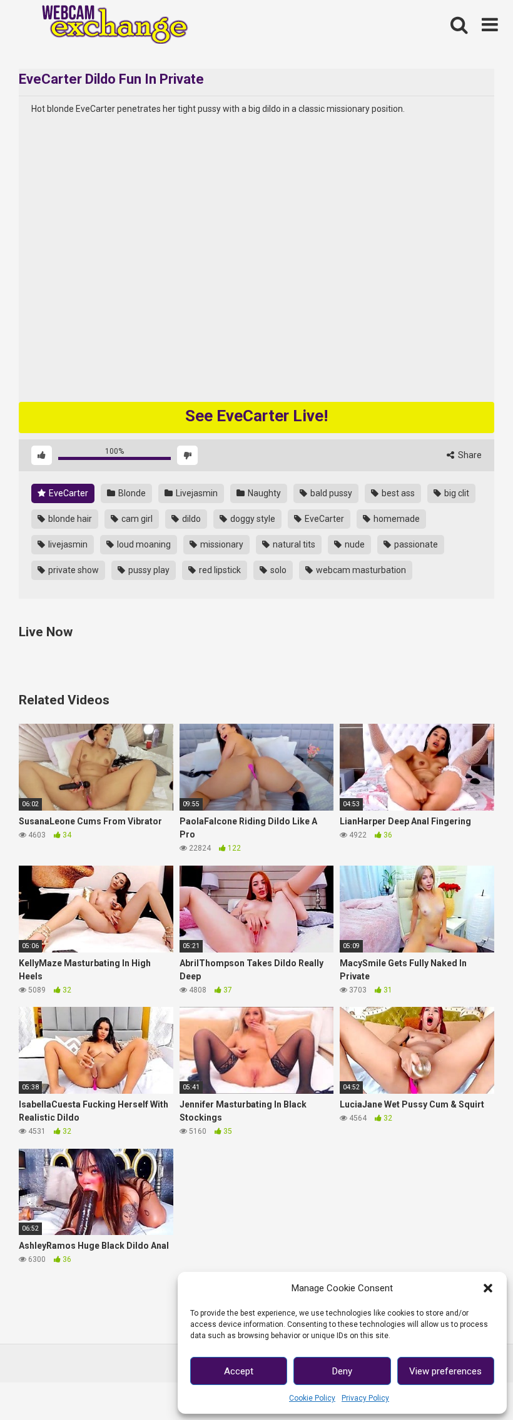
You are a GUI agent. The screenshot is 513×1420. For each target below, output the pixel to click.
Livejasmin (196, 493)
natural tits (293, 544)
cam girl (136, 519)
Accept (238, 1371)
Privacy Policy (365, 1398)
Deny (342, 1371)
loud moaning (143, 544)
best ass (397, 493)
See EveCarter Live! (256, 415)
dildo (190, 519)
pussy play (148, 570)
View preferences (445, 1371)
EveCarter (67, 493)
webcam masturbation (360, 570)
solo (277, 570)
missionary (220, 544)
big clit (455, 493)
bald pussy (330, 493)
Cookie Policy (312, 1398)
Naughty (263, 493)
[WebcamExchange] (108, 25)
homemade (396, 519)
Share (469, 455)
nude (354, 544)
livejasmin (67, 544)
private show (72, 570)
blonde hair (69, 519)
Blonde (131, 493)
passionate (415, 544)
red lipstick (219, 570)
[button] (488, 1288)
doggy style (251, 519)
